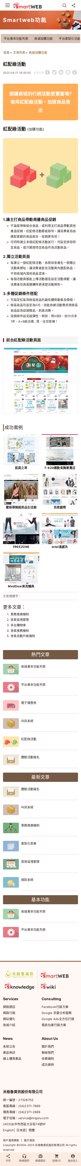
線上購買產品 (12, 1058)
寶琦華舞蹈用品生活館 (21, 507)
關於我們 (48, 1046)
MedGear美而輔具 (21, 586)
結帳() (56, 1160)
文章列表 (19, 52)
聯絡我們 (48, 1052)
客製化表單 (29, 843)
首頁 (6, 52)
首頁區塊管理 (20, 620)
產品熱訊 (9, 1052)
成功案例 (48, 1064)
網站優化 (9, 1019)
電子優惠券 (29, 703)
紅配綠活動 (29, 739)
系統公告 (9, 1046)
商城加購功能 (43, 38)
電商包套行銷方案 (54, 1025)
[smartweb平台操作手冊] (56, 985)
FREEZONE (21, 547)
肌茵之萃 (21, 468)
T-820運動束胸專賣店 (60, 468)
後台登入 (73, 1160)
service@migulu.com (33, 1118)
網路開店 (9, 1007)
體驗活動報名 (30, 757)
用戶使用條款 (11, 1140)
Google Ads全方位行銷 (58, 1019)
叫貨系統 (27, 721)
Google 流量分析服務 (57, 1013)
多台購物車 (18, 625)
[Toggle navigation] (7, 5)
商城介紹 (9, 1025)
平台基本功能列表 (16, 38)
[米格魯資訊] (20, 974)
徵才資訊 (29, 1140)
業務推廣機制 (20, 614)
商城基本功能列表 (33, 666)
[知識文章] (20, 985)
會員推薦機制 (20, 630)
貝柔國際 (60, 507)
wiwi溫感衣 (60, 547)
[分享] (73, 5)
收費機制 (48, 1058)
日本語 (21, 1130)
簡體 (32, 1130)
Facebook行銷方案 (55, 1007)
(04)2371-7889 (29, 1106)
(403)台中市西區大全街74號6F (24, 1124)
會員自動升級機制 (23, 636)
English (8, 1130)
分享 (8, 1160)
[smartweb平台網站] (56, 974)
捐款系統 (27, 880)
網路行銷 (9, 1013)
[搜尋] (64, 5)
